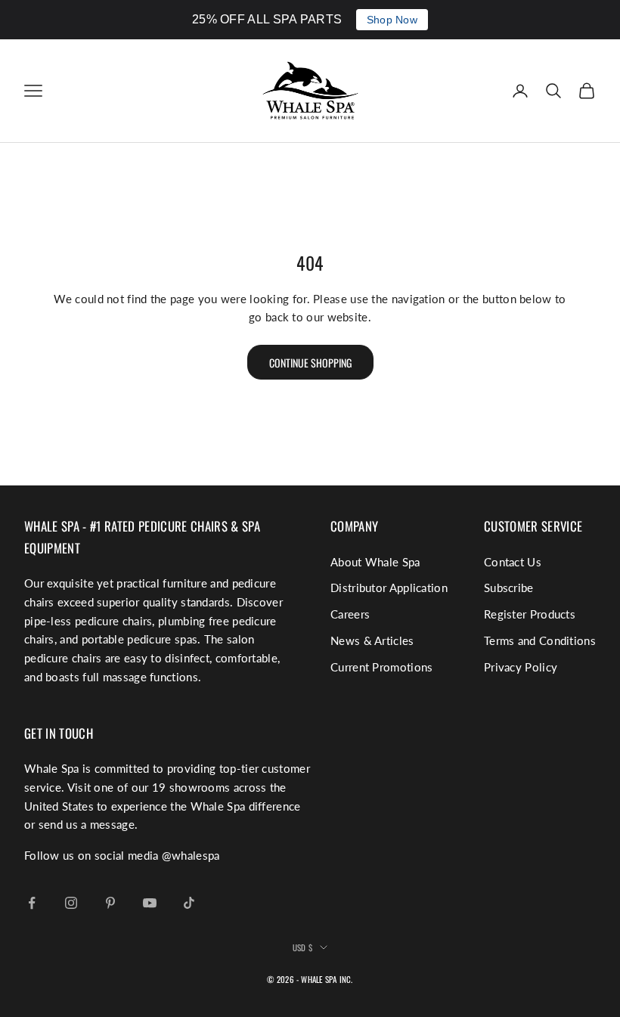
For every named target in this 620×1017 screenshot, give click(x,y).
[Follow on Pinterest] (110, 902)
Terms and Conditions (540, 640)
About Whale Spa (375, 562)
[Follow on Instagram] (71, 902)
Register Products (529, 614)
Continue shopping (310, 363)
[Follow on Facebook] (31, 902)
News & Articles (372, 640)
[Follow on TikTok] (189, 902)
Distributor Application (389, 587)
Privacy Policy (520, 667)
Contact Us (512, 562)
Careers (350, 614)
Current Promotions (381, 667)
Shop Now (392, 20)
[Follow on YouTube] (149, 902)
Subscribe (509, 587)
